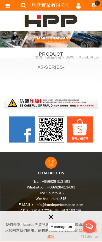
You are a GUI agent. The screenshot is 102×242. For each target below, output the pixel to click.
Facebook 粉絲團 (22, 129)
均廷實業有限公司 (51, 20)
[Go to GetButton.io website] (89, 236)
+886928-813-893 (56, 182)
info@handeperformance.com (59, 205)
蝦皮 (80, 129)
